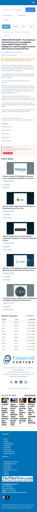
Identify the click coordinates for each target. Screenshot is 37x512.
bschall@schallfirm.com (11, 92)
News (11, 32)
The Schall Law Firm (6, 65)
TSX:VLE (9, 249)
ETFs (23, 26)
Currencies (18, 32)
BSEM (9, 279)
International (25, 32)
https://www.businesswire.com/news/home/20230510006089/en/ (18, 120)
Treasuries (6, 35)
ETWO (3, 70)
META (3, 337)
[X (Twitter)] (11, 382)
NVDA (3, 343)
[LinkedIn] (21, 382)
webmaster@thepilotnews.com (16, 492)
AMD (3, 328)
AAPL (3, 325)
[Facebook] (16, 382)
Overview (6, 32)
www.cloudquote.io (18, 370)
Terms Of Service (21, 376)
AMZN (4, 322)
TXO (8, 309)
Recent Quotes (7, 15)
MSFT (3, 340)
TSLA (3, 349)
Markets (6, 26)
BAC (3, 331)
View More (30, 316)
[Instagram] (26, 382)
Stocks (15, 26)
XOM (11, 309)
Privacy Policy (9, 506)
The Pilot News (13, 504)
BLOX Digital (28, 508)
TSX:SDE (9, 217)
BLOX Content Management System (15, 508)
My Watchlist (21, 15)
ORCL (3, 346)
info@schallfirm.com (7, 137)
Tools (31, 26)
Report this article (8, 153)
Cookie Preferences (29, 506)
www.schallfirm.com (26, 91)
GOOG (4, 334)
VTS (8, 187)
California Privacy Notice (18, 506)
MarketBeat (7, 184)
